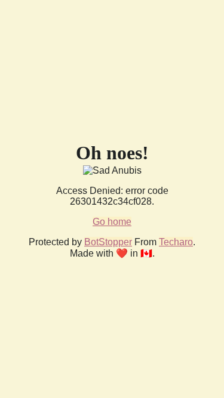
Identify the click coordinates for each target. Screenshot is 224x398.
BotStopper (108, 242)
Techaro (176, 242)
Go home (112, 222)
